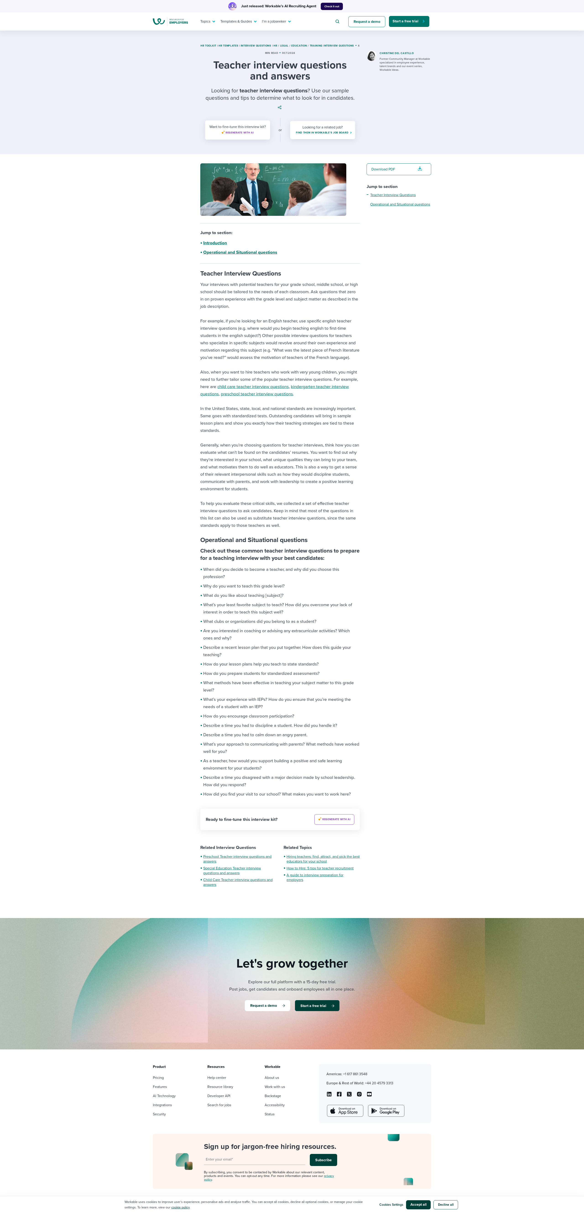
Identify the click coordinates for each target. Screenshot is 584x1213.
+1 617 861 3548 (355, 1074)
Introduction (215, 242)
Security (159, 1114)
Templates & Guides (236, 21)
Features (160, 1087)
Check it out (331, 6)
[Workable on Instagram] (369, 1095)
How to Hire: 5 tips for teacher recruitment (320, 868)
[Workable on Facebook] (339, 1095)
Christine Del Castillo (397, 53)
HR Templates (228, 45)
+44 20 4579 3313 (379, 1083)
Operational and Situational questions (240, 252)
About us (272, 1077)
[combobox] (338, 21)
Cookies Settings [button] (391, 1205)
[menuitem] (206, 21)
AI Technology (164, 1096)
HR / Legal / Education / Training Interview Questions (314, 45)
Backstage (273, 1096)
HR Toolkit (208, 45)
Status (269, 1114)
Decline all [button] (446, 1205)
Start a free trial (405, 21)
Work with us (275, 1087)
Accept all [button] (418, 1204)
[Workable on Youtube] (349, 1095)
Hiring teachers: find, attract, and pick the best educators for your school (323, 859)
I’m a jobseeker (274, 21)
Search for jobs (219, 1105)
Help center (216, 1077)
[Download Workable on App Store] (344, 1111)
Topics (205, 21)
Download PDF (383, 169)
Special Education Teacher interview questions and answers (232, 870)
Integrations (162, 1105)
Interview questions (256, 45)
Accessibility (275, 1105)
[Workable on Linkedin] (329, 1095)
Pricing (158, 1077)
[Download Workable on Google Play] (386, 1111)
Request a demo (367, 21)
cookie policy (180, 1207)
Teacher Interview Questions (393, 195)
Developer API (218, 1096)
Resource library (220, 1087)
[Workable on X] (359, 1095)
